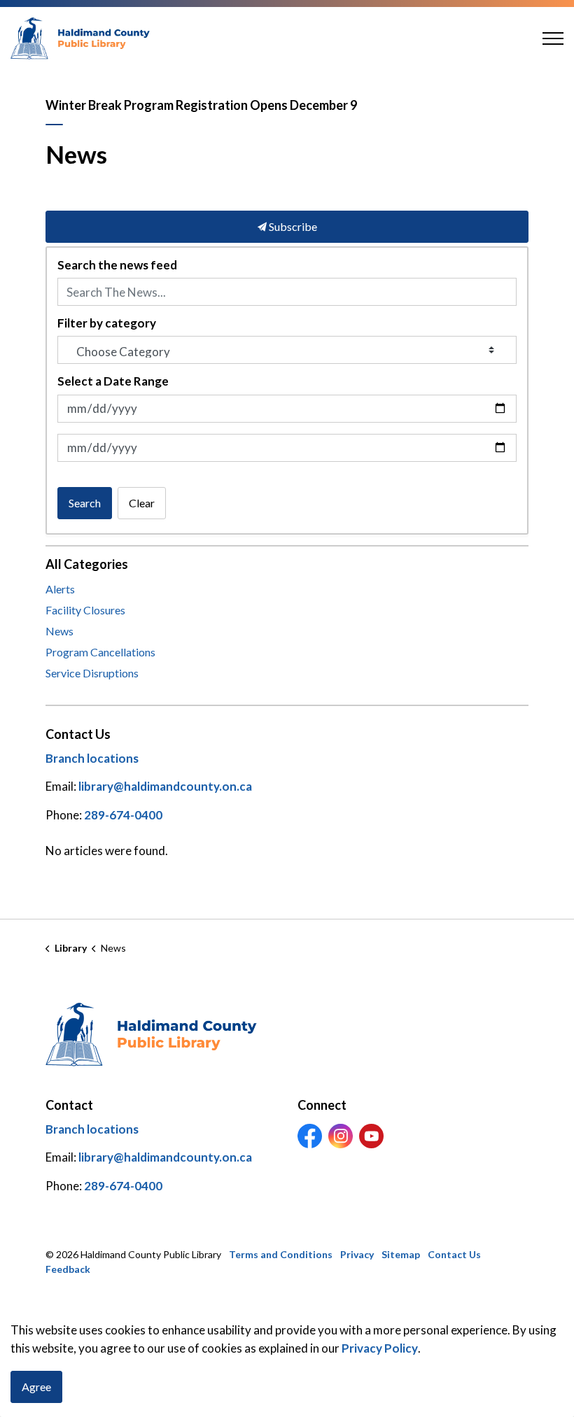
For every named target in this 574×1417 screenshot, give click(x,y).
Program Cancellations (100, 651)
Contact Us (454, 1254)
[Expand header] (553, 38)
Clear (142, 502)
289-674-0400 (123, 815)
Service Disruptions (92, 672)
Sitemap (401, 1254)
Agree (36, 1386)
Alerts (60, 588)
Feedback (68, 1269)
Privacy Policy (380, 1348)
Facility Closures (85, 609)
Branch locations (92, 758)
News (60, 630)
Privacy (357, 1254)
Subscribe (292, 226)
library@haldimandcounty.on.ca (165, 787)
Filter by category (106, 323)
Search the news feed (117, 265)
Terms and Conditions (280, 1254)
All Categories (87, 564)
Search (85, 502)
